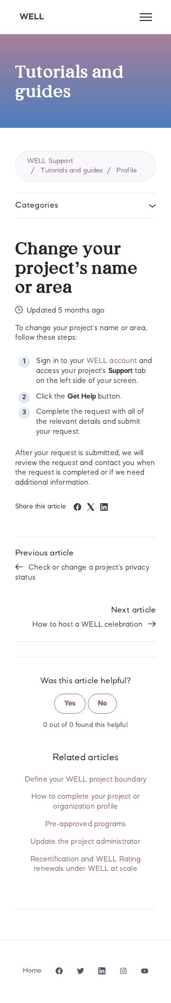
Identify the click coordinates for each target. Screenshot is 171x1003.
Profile (126, 170)
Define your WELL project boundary (85, 779)
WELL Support (50, 161)
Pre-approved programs (85, 824)
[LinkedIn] (104, 509)
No (102, 703)
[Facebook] (77, 509)
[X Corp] (91, 509)
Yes (70, 703)
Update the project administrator (85, 842)
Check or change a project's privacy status (82, 573)
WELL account (111, 361)
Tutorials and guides (71, 170)
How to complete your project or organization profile (85, 802)
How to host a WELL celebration (88, 625)
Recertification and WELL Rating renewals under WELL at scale (85, 864)
